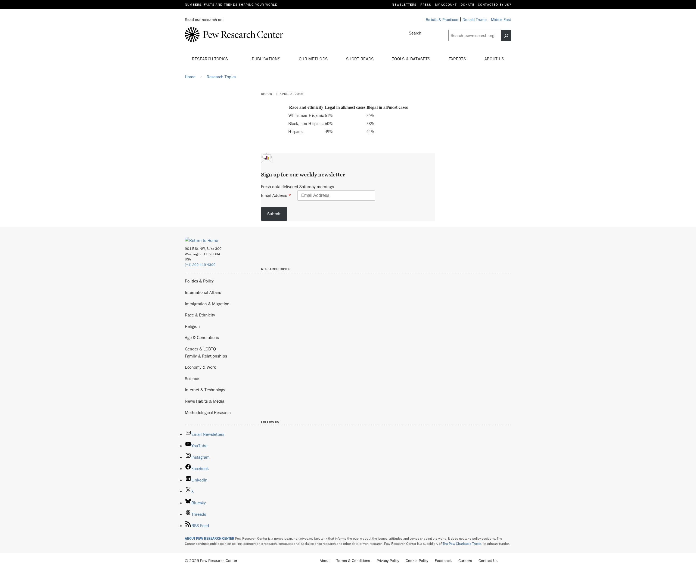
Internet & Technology (205, 389)
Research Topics (210, 58)
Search (415, 33)
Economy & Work (200, 367)
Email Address (274, 195)
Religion (192, 326)
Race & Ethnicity (200, 315)
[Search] (506, 36)
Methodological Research (208, 412)
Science (192, 378)
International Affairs (203, 292)
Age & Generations (202, 337)
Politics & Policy (199, 281)
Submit (274, 213)
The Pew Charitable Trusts (462, 543)
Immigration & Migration (207, 303)
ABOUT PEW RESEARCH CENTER (209, 538)
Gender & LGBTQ (200, 349)
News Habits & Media (204, 401)
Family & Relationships (206, 356)
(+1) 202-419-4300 (200, 264)
